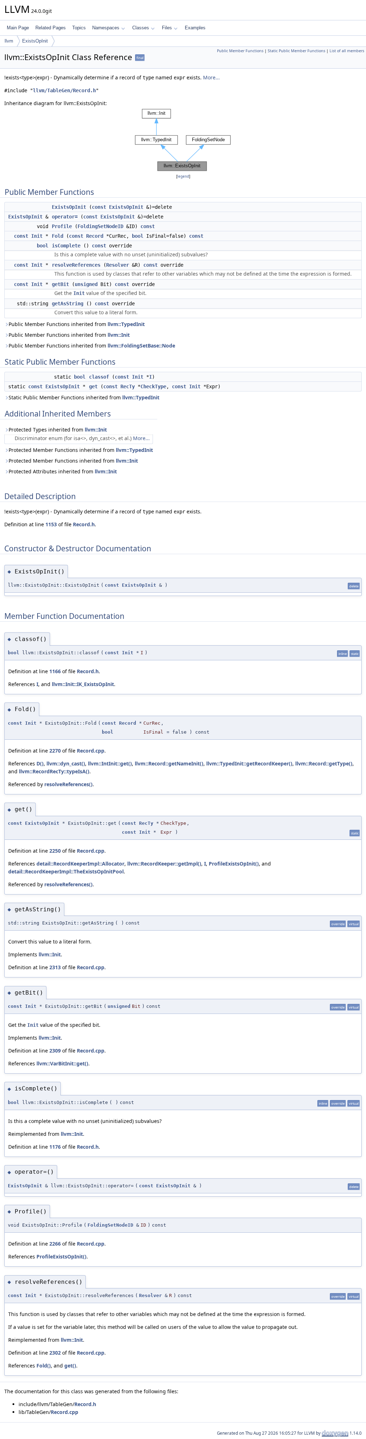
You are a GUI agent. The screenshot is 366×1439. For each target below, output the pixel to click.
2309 (55, 1050)
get (93, 386)
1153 (51, 524)
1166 (55, 671)
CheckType (153, 386)
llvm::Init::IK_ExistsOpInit (83, 684)
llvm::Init (119, 334)
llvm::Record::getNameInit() (169, 763)
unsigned (86, 284)
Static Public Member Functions (296, 50)
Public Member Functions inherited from (77, 324)
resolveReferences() (68, 784)
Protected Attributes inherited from (63, 471)
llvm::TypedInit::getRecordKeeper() (249, 763)
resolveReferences (76, 265)
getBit (60, 284)
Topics (79, 27)
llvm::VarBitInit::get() (62, 1063)
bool (137, 236)
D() (40, 763)
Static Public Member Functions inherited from (84, 397)
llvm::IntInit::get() (110, 763)
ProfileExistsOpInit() (234, 863)
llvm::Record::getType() (323, 763)
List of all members (347, 50)
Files (167, 27)
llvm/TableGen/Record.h (64, 90)
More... (211, 77)
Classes (140, 27)
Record (94, 236)
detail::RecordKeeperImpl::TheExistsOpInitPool (66, 871)
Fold (57, 236)
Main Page (18, 27)
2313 (55, 967)
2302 (55, 1352)
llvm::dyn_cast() (65, 763)
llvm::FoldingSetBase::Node (141, 345)
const (99, 207)
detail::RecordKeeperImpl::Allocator (80, 863)
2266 (55, 1243)
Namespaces (105, 27)
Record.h (84, 524)
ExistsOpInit (35, 41)
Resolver (117, 265)
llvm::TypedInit (126, 324)
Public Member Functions (240, 50)
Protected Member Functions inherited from (81, 450)
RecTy (127, 386)
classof (99, 377)
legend (183, 176)
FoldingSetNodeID (100, 226)
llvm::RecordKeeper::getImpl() (164, 863)
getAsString (67, 303)
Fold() (43, 1365)
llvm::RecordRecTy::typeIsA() (54, 771)
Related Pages (50, 27)
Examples (195, 27)
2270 (55, 750)
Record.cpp (90, 750)
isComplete (66, 245)
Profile (62, 226)
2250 (55, 850)
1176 (55, 1146)
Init (37, 236)
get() (70, 1365)
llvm (9, 41)
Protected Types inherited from (58, 429)
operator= (65, 217)
